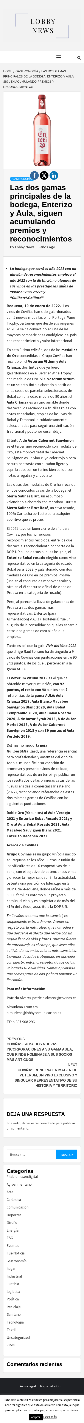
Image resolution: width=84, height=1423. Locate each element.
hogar (11, 1268)
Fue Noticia (16, 1253)
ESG (10, 1237)
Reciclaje (14, 1307)
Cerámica (14, 1199)
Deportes (14, 1215)
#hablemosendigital (22, 1176)
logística (13, 1291)
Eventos (13, 1245)
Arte (10, 1192)
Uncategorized (18, 1337)
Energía (13, 1230)
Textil (11, 1329)
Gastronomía (22, 178)
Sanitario (14, 1314)
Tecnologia (15, 1322)
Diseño (12, 1222)
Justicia (13, 1283)
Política (13, 1299)
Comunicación (17, 1207)
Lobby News (25, 247)
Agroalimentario (19, 1184)
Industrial (14, 1276)
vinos (11, 1345)
